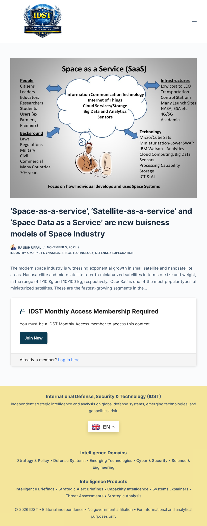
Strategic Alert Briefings (81, 489)
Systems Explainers (170, 489)
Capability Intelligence (127, 489)
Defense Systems (69, 460)
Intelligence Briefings (35, 489)
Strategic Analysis (124, 495)
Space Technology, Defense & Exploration (98, 253)
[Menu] (194, 21)
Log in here (69, 359)
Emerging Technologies (111, 460)
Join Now (33, 337)
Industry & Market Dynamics (35, 253)
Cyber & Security (152, 460)
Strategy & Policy (33, 460)
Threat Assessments (85, 495)
